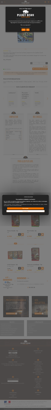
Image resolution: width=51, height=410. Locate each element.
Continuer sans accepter (28, 196)
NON (23, 29)
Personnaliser (25, 211)
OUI (28, 29)
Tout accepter (25, 208)
